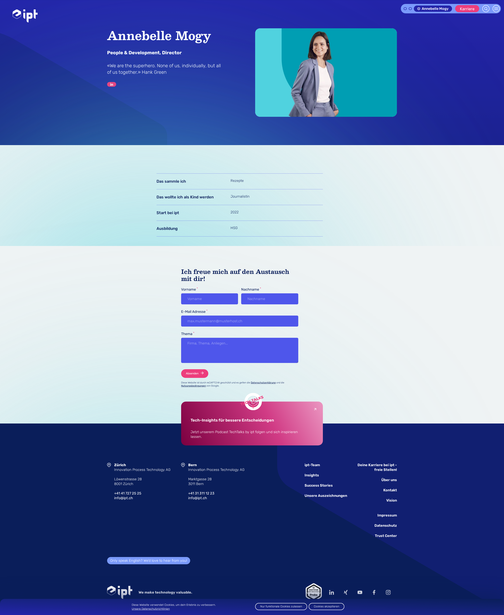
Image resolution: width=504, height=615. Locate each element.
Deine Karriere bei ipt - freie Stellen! (377, 467)
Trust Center (386, 536)
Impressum (387, 515)
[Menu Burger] (496, 8)
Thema (187, 333)
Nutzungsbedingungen (193, 385)
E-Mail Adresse (194, 311)
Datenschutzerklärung (263, 382)
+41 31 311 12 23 (201, 493)
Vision (391, 500)
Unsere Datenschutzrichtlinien (151, 608)
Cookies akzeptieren (326, 606)
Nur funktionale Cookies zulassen (281, 606)
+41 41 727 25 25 (127, 493)
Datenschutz (385, 525)
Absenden (192, 373)
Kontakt (390, 490)
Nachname (251, 289)
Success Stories (319, 485)
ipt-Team (312, 465)
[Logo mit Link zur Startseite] (25, 15)
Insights (312, 475)
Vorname (189, 289)
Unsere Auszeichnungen (326, 495)
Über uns (389, 480)
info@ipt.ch (123, 498)
